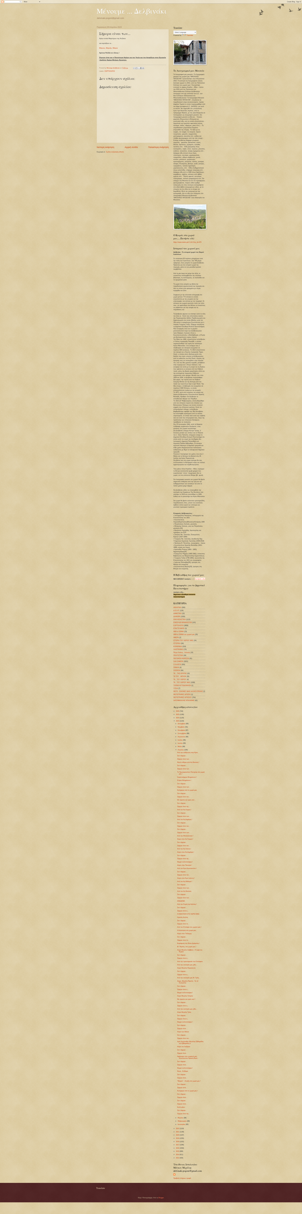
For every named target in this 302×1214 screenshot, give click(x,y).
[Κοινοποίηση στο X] (139, 68)
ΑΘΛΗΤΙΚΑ (177, 607)
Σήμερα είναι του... (183, 797)
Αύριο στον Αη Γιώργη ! (185, 839)
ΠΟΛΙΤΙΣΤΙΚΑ (178, 655)
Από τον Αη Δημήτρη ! (184, 819)
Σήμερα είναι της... (183, 806)
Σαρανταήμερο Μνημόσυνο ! (187, 777)
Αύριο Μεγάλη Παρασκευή (186, 968)
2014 (178, 1154)
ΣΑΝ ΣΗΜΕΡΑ (178, 661)
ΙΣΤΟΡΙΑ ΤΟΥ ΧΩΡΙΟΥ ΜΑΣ (183, 640)
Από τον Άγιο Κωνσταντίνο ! (187, 868)
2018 (178, 1141)
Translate (190, 35)
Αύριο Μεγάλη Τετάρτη (185, 996)
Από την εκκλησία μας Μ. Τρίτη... (188, 978)
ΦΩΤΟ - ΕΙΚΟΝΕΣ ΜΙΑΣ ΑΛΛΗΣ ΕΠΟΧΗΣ (188, 691)
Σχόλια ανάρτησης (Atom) (115, 152)
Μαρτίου (181, 1118)
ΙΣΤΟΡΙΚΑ (177, 643)
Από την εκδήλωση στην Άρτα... (188, 752)
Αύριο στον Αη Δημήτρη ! (185, 852)
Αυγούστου (182, 737)
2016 (178, 1148)
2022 (178, 1128)
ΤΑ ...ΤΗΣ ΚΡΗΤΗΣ (180, 673)
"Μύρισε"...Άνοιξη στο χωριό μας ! (189, 1081)
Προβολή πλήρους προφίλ (182, 1178)
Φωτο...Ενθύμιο (182, 1071)
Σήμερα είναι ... (182, 1028)
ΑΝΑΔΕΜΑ (181, 901)
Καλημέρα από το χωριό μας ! (187, 1091)
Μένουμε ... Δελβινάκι (132, 11)
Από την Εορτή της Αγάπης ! (187, 904)
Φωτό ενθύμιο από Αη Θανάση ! (188, 762)
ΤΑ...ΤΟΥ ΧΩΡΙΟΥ (179, 679)
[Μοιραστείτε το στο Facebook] (141, 68)
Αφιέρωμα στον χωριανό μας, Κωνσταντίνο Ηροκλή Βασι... (188, 1057)
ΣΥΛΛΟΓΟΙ (177, 664)
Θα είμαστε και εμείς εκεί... (186, 800)
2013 (178, 1158)
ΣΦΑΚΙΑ (176, 667)
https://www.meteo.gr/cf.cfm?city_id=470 (187, 242)
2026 (178, 711)
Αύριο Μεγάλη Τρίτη (184, 1012)
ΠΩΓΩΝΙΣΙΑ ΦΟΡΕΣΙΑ (181, 658)
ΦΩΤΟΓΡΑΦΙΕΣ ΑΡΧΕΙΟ (182, 694)
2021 (178, 1132)
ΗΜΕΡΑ (176, 637)
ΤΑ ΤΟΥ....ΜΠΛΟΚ (179, 676)
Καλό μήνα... (181, 1107)
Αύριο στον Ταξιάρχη (184, 933)
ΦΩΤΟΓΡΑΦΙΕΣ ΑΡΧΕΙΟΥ (182, 697)
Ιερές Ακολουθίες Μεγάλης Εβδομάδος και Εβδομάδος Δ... (190, 1042)
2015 (178, 1151)
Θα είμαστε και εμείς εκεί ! (186, 999)
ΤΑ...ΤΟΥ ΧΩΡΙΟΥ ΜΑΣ (181, 682)
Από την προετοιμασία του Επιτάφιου (190, 961)
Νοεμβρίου (181, 727)
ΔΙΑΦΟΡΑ (176, 616)
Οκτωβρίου (182, 730)
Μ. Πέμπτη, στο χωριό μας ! (186, 947)
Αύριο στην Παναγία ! (184, 865)
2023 (178, 721)
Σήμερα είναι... (182, 1053)
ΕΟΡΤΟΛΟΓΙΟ (110, 71)
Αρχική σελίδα (131, 147)
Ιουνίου (180, 743)
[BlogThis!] (136, 68)
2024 (178, 718)
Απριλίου (181, 750)
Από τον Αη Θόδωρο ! (184, 881)
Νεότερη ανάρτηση (105, 147)
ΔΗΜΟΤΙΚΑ (177, 613)
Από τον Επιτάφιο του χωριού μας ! (189, 927)
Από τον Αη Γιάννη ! (184, 849)
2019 (178, 1138)
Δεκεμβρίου (182, 724)
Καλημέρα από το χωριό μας (187, 790)
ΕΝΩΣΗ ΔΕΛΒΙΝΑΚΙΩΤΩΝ (182, 622)
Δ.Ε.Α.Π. (176, 610)
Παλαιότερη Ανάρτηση (158, 147)
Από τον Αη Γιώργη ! (184, 810)
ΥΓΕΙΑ (175, 688)
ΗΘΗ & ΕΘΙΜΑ (178, 631)
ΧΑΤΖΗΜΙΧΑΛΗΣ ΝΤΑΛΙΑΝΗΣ (183, 700)
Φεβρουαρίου (182, 1121)
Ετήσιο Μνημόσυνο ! (184, 780)
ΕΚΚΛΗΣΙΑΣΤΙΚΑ (179, 619)
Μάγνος (102, 48)
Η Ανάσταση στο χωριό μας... (187, 930)
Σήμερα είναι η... (183, 911)
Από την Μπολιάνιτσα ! (185, 836)
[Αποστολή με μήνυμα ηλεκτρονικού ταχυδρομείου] (134, 68)
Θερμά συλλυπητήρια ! (185, 862)
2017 (178, 1145)
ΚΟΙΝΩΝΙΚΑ (177, 646)
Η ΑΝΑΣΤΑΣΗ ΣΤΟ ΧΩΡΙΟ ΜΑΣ (188, 914)
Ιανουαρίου (182, 1124)
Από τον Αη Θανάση (184, 891)
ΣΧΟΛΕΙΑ (176, 670)
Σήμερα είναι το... (183, 924)
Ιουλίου (180, 740)
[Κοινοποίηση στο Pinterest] (143, 68)
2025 (178, 714)
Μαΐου (180, 746)
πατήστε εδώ (200, 579)
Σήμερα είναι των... (183, 759)
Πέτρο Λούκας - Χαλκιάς (181, 652)
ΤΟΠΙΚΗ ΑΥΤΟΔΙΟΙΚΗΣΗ (182, 685)
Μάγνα (115, 48)
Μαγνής (109, 48)
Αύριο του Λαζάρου (183, 1046)
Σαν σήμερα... (182, 756)
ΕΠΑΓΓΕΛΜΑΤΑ (179, 628)
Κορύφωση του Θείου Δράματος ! (188, 943)
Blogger (161, 1198)
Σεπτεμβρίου (182, 733)
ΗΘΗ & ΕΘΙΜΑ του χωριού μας (184, 634)
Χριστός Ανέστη (182, 917)
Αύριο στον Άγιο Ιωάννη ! (186, 878)
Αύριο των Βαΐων (183, 1032)
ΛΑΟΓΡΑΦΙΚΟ (178, 649)
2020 (178, 1135)
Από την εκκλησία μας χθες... (187, 965)
